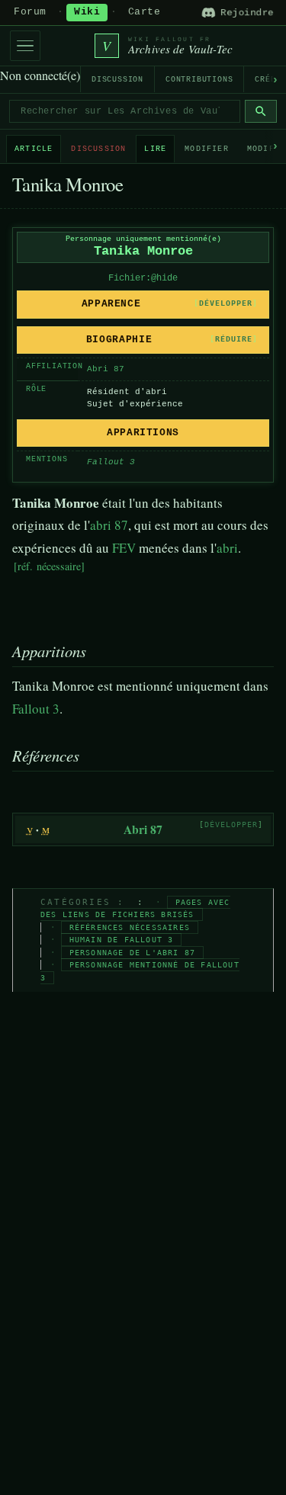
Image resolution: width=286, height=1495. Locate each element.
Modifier (207, 149)
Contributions (199, 79)
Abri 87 (105, 369)
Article (33, 149)
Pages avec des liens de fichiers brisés (135, 908)
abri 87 (109, 525)
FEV (124, 548)
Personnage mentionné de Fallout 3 (139, 971)
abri (227, 548)
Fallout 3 (35, 708)
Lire (155, 149)
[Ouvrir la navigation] (25, 45)
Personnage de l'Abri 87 (132, 952)
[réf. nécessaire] (49, 566)
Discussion (117, 79)
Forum (30, 12)
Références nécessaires (129, 927)
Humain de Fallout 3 (121, 939)
